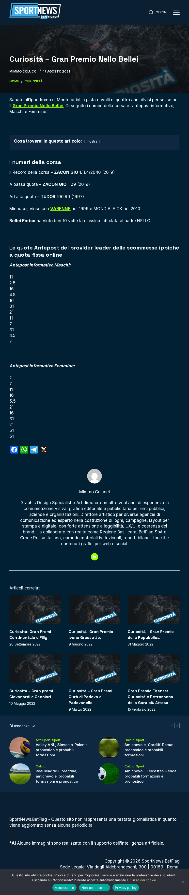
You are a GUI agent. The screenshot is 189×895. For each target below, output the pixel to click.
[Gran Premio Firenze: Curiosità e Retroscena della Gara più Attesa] (153, 668)
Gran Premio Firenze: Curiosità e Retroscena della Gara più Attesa (150, 696)
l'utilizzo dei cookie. (142, 880)
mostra (92, 141)
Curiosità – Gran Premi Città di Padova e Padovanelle (90, 696)
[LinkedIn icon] (94, 556)
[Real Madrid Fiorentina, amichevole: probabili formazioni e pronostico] (20, 774)
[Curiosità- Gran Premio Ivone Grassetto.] (94, 609)
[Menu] (176, 12)
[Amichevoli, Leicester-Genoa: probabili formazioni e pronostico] (109, 774)
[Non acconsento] (182, 882)
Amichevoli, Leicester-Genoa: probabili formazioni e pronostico (151, 776)
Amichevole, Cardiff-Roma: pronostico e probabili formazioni (149, 749)
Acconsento (64, 888)
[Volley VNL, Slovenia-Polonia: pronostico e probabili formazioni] (20, 747)
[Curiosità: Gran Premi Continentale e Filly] (35, 609)
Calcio (129, 740)
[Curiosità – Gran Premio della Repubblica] (153, 609)
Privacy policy (126, 888)
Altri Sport (43, 740)
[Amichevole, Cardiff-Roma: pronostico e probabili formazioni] (109, 747)
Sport (56, 740)
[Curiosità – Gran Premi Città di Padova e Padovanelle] (94, 668)
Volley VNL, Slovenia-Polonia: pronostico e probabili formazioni (62, 749)
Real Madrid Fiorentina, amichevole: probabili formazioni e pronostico (57, 776)
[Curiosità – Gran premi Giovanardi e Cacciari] (35, 668)
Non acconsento (94, 888)
